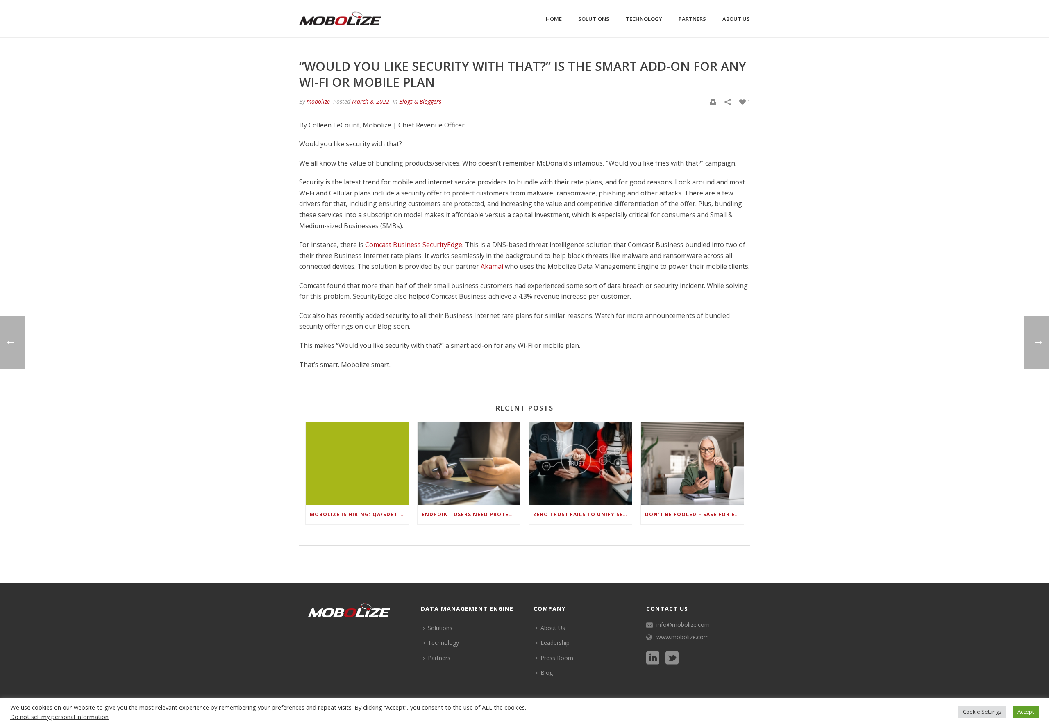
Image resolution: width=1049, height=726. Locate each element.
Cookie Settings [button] (982, 711)
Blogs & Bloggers (420, 101)
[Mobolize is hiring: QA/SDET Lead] (357, 463)
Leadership (555, 643)
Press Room (556, 658)
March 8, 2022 (370, 101)
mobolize (318, 101)
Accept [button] (1025, 711)
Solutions (593, 19)
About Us (736, 19)
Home (554, 19)
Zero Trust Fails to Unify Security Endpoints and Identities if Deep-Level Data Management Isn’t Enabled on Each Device (582, 514)
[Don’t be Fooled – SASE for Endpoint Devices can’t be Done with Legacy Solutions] (692, 463)
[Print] (713, 101)
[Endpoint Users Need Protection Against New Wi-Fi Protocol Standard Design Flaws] (469, 463)
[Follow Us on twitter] (672, 658)
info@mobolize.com (683, 624)
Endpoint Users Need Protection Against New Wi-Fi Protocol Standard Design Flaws (471, 514)
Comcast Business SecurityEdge (413, 244)
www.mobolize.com (682, 637)
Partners (692, 19)
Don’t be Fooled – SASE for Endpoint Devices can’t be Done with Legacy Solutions (694, 514)
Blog (546, 672)
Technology (644, 19)
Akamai (492, 266)
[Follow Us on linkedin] (652, 658)
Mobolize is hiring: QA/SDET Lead (359, 514)
